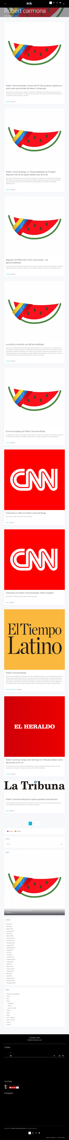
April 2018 (9, 933)
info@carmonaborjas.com (34, 1040)
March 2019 (10, 929)
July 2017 (9, 952)
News (7, 522)
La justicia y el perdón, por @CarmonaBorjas (25, 344)
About (8, 1001)
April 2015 (9, 976)
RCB (5, 16)
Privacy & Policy (61, 1137)
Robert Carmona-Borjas (16, 673)
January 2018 (10, 940)
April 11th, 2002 (12, 1008)
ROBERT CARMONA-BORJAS (19, 1128)
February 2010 (10, 980)
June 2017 (9, 954)
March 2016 (10, 966)
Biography (10, 1003)
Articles (7, 101)
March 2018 (10, 936)
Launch (9, 1022)
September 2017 (11, 947)
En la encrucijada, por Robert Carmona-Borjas (25, 431)
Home (8, 996)
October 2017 (10, 945)
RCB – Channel (11, 1017)
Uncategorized (12, 689)
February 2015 (10, 978)
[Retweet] (60, 1055)
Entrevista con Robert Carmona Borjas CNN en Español (30, 593)
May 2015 (9, 973)
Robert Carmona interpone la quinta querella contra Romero (32, 799)
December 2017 (11, 943)
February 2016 (10, 969)
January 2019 (10, 931)
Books (10, 1005)
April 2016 (9, 964)
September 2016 (11, 959)
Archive (9, 1024)
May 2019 (9, 924)
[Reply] (54, 1055)
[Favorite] (63, 1055)
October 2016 (10, 957)
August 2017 (10, 950)
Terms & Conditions (51, 1137)
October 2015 (10, 971)
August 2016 (10, 961)
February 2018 (10, 938)
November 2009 (11, 983)
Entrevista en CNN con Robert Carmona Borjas (26, 513)
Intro (8, 998)
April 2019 (9, 926)
